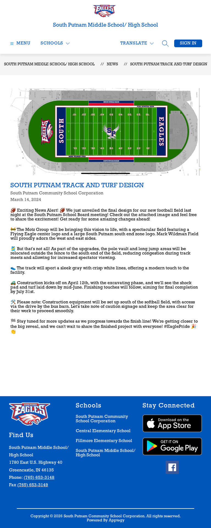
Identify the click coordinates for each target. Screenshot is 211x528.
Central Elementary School (103, 431)
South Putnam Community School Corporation (102, 419)
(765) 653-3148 (39, 478)
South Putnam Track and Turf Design (168, 64)
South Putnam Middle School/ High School (49, 64)
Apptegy (116, 520)
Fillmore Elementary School (104, 441)
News (112, 64)
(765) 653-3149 (32, 485)
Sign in (188, 43)
